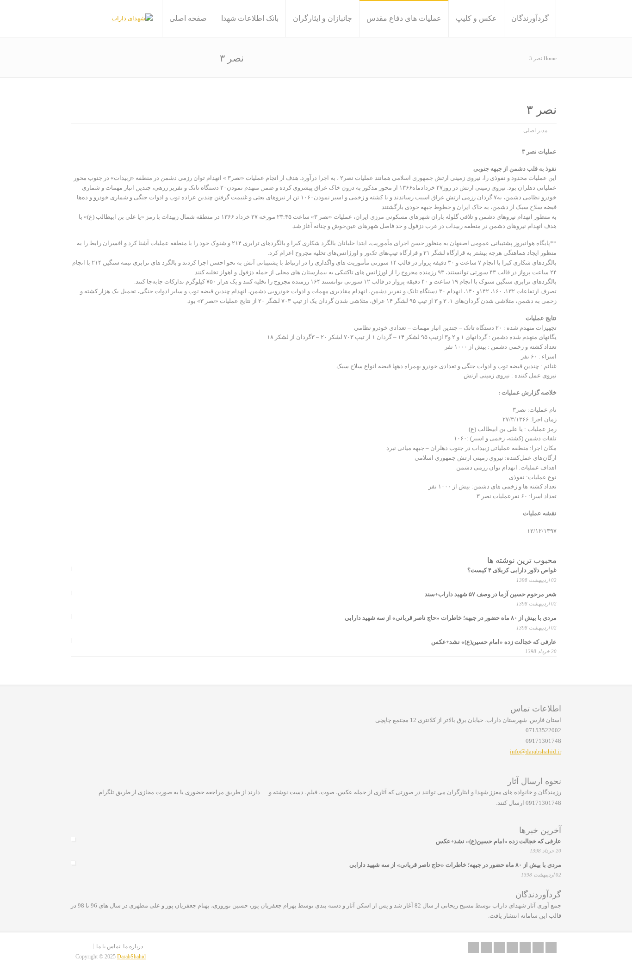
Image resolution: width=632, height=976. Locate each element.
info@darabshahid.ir (535, 751)
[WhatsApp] (551, 947)
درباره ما (133, 946)
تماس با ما (108, 946)
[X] (486, 947)
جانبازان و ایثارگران (322, 18)
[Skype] (525, 947)
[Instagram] (538, 947)
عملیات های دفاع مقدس (403, 18)
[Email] (473, 947)
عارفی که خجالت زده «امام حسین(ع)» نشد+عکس (494, 641)
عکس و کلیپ (476, 18)
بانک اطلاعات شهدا (250, 18)
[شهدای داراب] (132, 18)
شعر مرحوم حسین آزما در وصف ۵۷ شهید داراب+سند (491, 594)
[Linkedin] (512, 947)
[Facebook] (499, 947)
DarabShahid (131, 956)
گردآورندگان (530, 18)
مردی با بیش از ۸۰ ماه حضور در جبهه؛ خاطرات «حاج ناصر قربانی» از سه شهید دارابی (451, 617)
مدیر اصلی (535, 130)
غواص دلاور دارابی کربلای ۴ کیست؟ (512, 570)
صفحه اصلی (188, 18)
